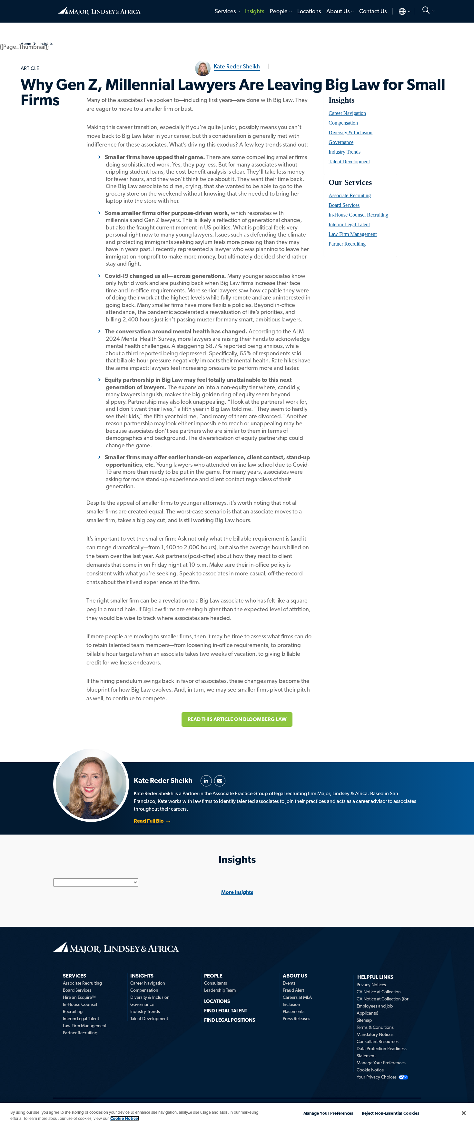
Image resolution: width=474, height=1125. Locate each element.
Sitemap (364, 1020)
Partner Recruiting (347, 244)
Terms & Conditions (375, 1027)
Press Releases (296, 1018)
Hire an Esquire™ (79, 997)
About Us (338, 11)
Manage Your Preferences (381, 1062)
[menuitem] (227, 11)
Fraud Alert (293, 990)
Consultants (215, 983)
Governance (341, 142)
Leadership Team (220, 990)
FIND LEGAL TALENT (225, 1011)
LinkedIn (206, 780)
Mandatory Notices (375, 1034)
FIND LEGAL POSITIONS (229, 1020)
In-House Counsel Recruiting (358, 215)
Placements (293, 1011)
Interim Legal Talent (349, 224)
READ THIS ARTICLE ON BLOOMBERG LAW (237, 719)
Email (219, 780)
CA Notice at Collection (379, 991)
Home (99, 8)
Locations (309, 11)
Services (225, 11)
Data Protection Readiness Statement (382, 1052)
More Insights (237, 892)
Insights (254, 11)
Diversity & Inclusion (350, 132)
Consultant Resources (378, 1041)
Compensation (343, 123)
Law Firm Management (353, 234)
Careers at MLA (297, 997)
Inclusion (291, 1004)
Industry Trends (344, 152)
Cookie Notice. (124, 1118)
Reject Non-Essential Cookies (391, 1113)
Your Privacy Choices (377, 1076)
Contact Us (373, 11)
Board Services (344, 205)
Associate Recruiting (350, 195)
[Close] (464, 1113)
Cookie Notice (370, 1069)
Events (289, 983)
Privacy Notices (371, 984)
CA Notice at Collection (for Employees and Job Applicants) (383, 1006)
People (279, 11)
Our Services (350, 182)
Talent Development (349, 161)
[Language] (399, 11)
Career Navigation (347, 113)
